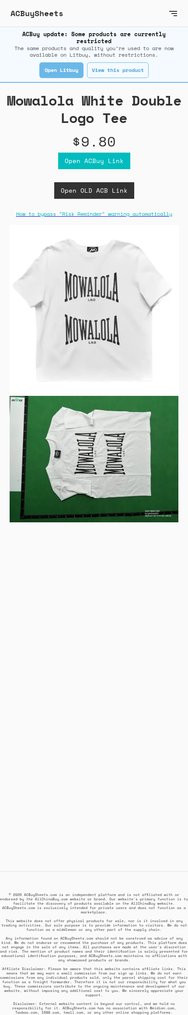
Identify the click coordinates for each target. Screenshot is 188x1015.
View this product (118, 70)
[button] (173, 13)
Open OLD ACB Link (94, 190)
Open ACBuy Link (94, 160)
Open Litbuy (61, 70)
